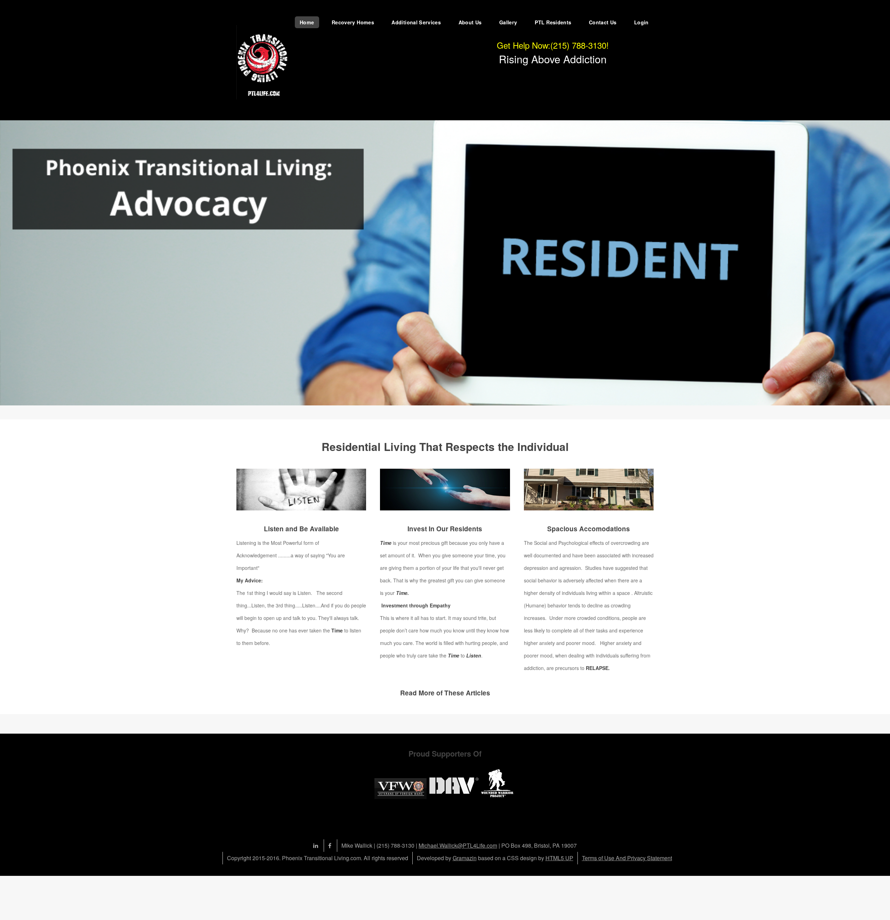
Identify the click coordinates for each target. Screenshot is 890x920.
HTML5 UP (559, 858)
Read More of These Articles (445, 692)
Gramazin (465, 858)
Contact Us (603, 22)
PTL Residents (553, 22)
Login (641, 22)
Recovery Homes (353, 22)
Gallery (508, 22)
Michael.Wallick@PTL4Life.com (458, 845)
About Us (470, 22)
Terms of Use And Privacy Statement (627, 858)
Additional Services (416, 22)
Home (307, 22)
